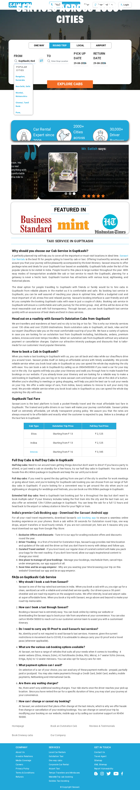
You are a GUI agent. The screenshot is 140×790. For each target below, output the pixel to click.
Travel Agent (100, 756)
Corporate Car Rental (59, 764)
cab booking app (86, 517)
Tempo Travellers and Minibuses (64, 773)
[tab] (66, 194)
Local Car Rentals (57, 752)
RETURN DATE (99, 56)
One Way (39, 45)
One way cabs (55, 760)
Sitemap (98, 760)
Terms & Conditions (25, 773)
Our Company (58, 735)
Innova (34, 451)
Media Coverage (23, 760)
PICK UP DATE (80, 56)
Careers (19, 764)
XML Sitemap (100, 764)
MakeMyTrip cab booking (61, 777)
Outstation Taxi (56, 756)
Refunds (20, 777)
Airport (101, 45)
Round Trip (60, 45)
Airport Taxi (54, 768)
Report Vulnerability (103, 768)
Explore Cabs (70, 84)
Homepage (18, 726)
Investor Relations (24, 756)
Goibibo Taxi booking (59, 781)
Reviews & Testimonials (102, 726)
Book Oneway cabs (22, 735)
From (18, 56)
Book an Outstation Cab (64, 726)
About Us (20, 752)
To (49, 56)
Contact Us (99, 752)
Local (80, 45)
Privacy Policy (22, 768)
